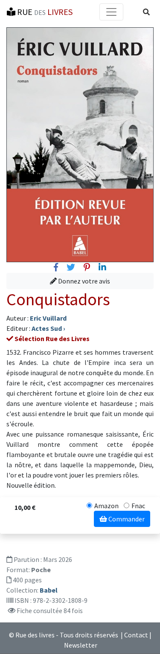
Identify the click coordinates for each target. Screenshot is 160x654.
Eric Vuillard (48, 318)
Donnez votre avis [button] (83, 281)
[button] (146, 11)
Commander (126, 519)
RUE (44, 11)
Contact (136, 635)
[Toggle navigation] (111, 11)
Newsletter (80, 645)
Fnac (138, 505)
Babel (49, 590)
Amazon (106, 505)
